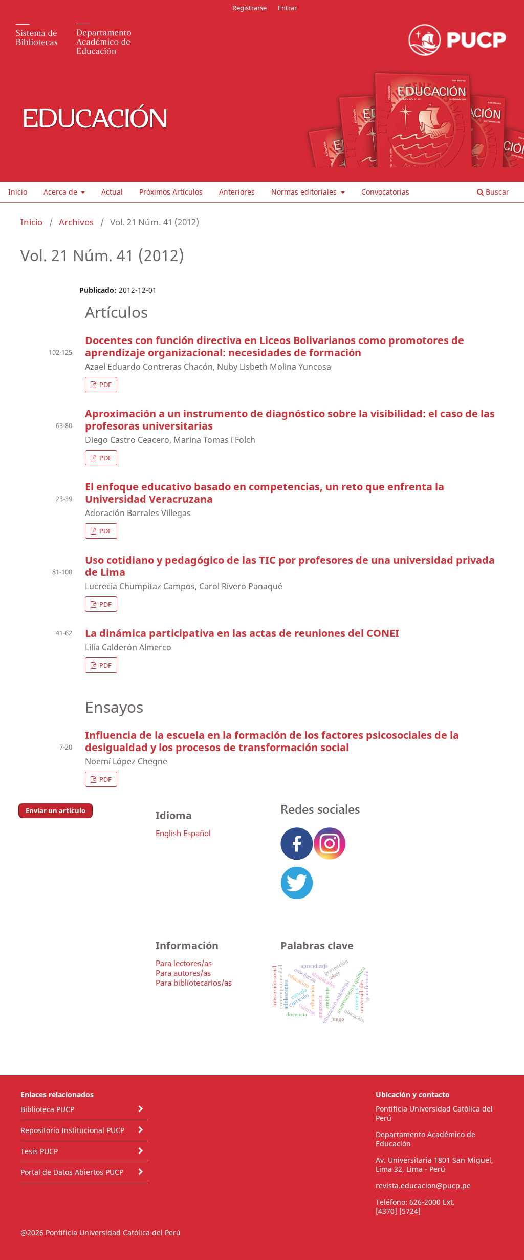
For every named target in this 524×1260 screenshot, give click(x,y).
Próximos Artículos (171, 192)
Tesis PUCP (39, 1151)
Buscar (496, 192)
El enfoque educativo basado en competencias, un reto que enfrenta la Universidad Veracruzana (264, 493)
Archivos (76, 222)
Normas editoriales (305, 192)
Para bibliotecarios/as (194, 982)
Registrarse (249, 7)
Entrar (287, 7)
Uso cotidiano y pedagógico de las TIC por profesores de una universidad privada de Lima (290, 566)
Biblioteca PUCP (47, 1109)
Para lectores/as (184, 963)
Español (197, 833)
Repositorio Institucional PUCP (72, 1130)
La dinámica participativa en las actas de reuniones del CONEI (242, 633)
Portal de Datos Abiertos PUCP (71, 1172)
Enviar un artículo (55, 810)
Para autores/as (183, 973)
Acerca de (61, 192)
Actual (112, 192)
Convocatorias (385, 192)
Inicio (17, 192)
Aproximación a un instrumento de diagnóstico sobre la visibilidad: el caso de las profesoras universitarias (290, 420)
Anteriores (237, 192)
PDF (105, 384)
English (168, 833)
